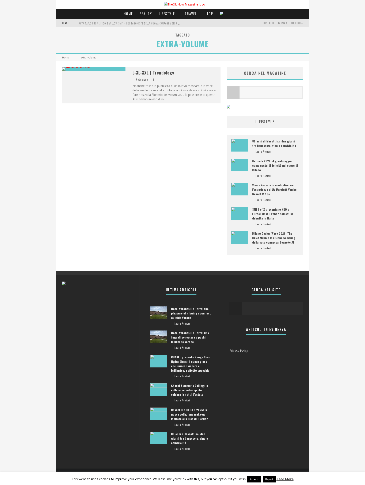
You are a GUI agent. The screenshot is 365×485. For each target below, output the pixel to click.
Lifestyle (167, 13)
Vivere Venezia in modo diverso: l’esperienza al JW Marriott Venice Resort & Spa (274, 189)
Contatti (268, 23)
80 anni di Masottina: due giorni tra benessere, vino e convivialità (274, 143)
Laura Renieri (263, 151)
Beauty (146, 13)
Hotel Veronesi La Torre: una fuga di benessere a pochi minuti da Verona (190, 337)
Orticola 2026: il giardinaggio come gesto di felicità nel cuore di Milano (275, 165)
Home (128, 13)
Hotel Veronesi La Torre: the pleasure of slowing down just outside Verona (191, 313)
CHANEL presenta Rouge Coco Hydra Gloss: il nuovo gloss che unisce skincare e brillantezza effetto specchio (190, 364)
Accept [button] (254, 479)
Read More (285, 479)
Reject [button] (269, 479)
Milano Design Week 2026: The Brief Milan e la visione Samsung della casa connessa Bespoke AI (273, 237)
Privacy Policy (238, 350)
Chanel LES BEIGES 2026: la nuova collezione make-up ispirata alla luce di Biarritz (189, 414)
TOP (210, 13)
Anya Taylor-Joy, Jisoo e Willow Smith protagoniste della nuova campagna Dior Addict (132, 23)
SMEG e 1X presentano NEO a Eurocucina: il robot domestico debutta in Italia (273, 213)
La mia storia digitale (291, 23)
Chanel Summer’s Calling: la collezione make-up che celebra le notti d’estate (189, 390)
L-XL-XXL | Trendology (153, 72)
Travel (191, 13)
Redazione (142, 79)
